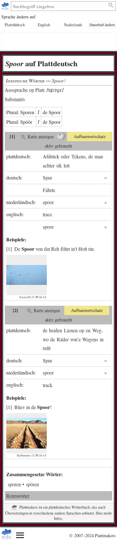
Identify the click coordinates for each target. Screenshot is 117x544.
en (88, 330)
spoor (48, 202)
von (39, 248)
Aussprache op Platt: (25, 89)
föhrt (65, 248)
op (81, 330)
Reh (55, 248)
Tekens (78, 156)
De (17, 248)
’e (79, 339)
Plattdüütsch (15, 24)
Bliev (19, 407)
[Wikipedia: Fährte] (61, 136)
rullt (47, 348)
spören (32, 484)
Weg (96, 330)
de (90, 156)
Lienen (71, 330)
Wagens (90, 339)
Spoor (58, 80)
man (99, 156)
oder (65, 156)
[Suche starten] (111, 5)
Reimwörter (17, 495)
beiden (55, 330)
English (44, 24)
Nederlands (73, 24)
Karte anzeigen (40, 136)
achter (49, 165)
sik (59, 165)
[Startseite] (5, 6)
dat (47, 248)
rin (91, 248)
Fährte (49, 189)
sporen (14, 484)
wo (46, 339)
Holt (82, 248)
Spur (47, 177)
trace (47, 214)
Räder (63, 339)
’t (76, 248)
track (47, 384)
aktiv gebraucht (58, 146)
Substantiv (15, 99)
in (73, 248)
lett (67, 165)
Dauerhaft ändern (102, 24)
